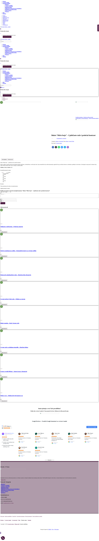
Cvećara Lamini (59, 143)
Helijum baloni (5, 20)
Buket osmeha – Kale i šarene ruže (9, 323)
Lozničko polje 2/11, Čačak (8, 503)
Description (4, 159)
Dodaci (4, 21)
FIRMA (49, 529)
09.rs (53, 529)
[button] (3, 538)
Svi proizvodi (5, 24)
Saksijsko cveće (5, 19)
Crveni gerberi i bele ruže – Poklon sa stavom (12, 299)
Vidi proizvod (4, 256)
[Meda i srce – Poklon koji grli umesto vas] (11, 391)
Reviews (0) (10, 159)
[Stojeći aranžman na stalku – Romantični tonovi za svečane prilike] (21, 246)
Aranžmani (5, 16)
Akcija (4, 23)
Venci (4, 22)
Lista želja (14, 516)
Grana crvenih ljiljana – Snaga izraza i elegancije (13, 371)
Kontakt (29, 520)
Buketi (4, 15)
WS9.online (56, 529)
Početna (2, 520)
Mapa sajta (17, 524)
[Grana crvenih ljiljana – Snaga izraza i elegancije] (11, 367)
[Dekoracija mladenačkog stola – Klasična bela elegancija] (21, 270)
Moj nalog (2, 516)
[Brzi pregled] (1, 223)
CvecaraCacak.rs (10, 524)
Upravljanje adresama (21, 516)
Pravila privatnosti (28, 516)
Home (4, 97)
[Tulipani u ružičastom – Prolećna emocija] (11, 222)
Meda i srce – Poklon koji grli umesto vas (11, 395)
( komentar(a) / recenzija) (61, 138)
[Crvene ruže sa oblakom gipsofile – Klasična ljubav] (21, 343)
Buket (67, 141)
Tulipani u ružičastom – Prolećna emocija (11, 226)
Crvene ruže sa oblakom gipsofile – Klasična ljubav (14, 347)
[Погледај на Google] (19, 434)
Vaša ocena (2, 191)
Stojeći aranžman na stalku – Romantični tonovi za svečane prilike (18, 250)
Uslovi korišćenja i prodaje (37, 516)
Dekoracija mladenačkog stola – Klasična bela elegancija (15, 275)
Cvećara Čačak (71, 141)
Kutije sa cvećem (6, 17)
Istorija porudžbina (8, 516)
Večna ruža (5, 18)
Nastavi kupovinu (7, 36)
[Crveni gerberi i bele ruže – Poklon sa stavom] (11, 295)
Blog (19, 520)
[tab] (4, 160)
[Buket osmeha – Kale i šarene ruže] (11, 319)
